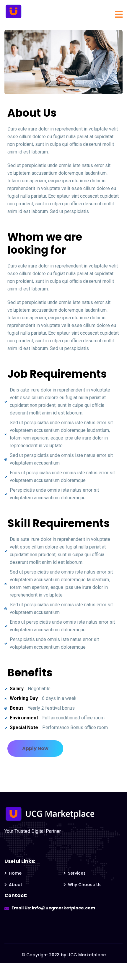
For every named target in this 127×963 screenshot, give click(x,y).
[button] (35, 748)
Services (77, 873)
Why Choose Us (85, 885)
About (15, 885)
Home (15, 873)
